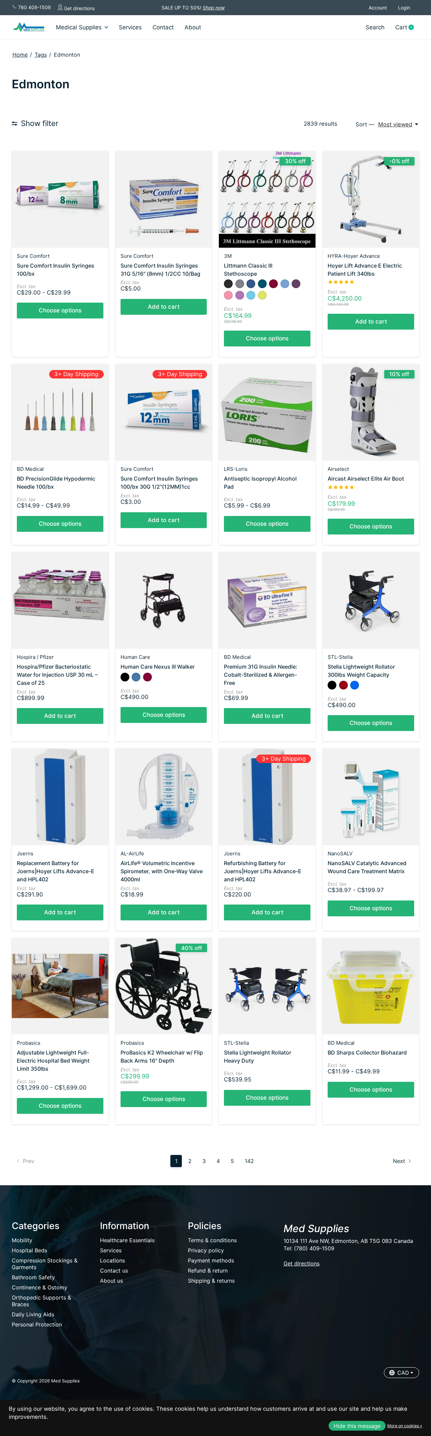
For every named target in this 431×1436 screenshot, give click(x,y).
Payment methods (211, 1260)
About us (111, 1280)
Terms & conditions (212, 1240)
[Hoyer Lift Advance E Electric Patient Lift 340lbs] (371, 199)
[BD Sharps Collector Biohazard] (371, 986)
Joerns (25, 853)
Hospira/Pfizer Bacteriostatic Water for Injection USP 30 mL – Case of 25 (57, 674)
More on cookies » (404, 1425)
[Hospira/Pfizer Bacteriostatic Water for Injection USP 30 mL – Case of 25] (60, 600)
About (193, 27)
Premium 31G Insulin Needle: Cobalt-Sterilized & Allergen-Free (260, 674)
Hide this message (357, 1426)
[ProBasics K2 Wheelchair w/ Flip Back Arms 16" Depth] (163, 986)
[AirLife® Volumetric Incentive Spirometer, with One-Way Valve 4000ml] (163, 796)
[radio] (228, 283)
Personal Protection (37, 1324)
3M (228, 256)
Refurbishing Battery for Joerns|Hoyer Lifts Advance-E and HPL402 (262, 871)
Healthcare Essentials (127, 1240)
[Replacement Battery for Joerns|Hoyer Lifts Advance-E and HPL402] (60, 796)
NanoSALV (340, 853)
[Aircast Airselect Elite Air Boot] (371, 412)
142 (249, 1161)
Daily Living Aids (33, 1314)
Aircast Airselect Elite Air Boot (366, 478)
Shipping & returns (211, 1280)
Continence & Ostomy (39, 1287)
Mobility (22, 1240)
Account (378, 7)
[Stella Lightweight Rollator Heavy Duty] (267, 986)
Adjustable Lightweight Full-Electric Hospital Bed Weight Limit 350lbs (53, 1060)
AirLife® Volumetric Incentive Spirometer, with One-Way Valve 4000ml (162, 871)
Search (375, 27)
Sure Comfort (33, 256)
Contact (163, 27)
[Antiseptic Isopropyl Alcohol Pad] (267, 412)
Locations (112, 1260)
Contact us (114, 1270)
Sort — (365, 124)
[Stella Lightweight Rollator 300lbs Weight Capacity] (371, 600)
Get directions (79, 8)
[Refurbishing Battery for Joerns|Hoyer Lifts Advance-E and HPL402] (267, 796)
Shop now (214, 7)
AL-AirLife (132, 853)
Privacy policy (206, 1250)
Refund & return (208, 1270)
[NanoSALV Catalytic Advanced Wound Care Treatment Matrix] (371, 796)
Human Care (135, 657)
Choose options (60, 310)
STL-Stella (340, 657)
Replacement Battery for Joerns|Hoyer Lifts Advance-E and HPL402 (55, 871)
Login (404, 7)
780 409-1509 (34, 7)
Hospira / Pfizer (35, 657)
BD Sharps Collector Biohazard (367, 1052)
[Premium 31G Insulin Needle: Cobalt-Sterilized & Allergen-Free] (267, 600)
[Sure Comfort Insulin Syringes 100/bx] (60, 199)
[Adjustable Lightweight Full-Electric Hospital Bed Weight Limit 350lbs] (60, 986)
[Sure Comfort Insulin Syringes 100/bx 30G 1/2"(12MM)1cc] (163, 412)
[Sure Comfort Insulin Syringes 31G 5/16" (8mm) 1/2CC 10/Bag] (163, 199)
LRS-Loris (235, 469)
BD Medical (30, 469)
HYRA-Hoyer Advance (354, 256)
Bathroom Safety (33, 1277)
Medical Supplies (79, 27)
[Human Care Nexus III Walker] (163, 600)
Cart (407, 27)
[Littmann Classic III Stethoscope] (267, 199)
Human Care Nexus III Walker (158, 666)
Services (130, 27)
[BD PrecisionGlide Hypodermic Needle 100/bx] (60, 412)
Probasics (28, 1043)
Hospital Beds (29, 1250)
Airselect (338, 469)
